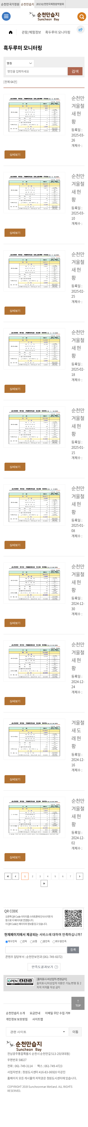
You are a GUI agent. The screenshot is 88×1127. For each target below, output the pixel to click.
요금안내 (35, 1013)
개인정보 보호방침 (17, 1019)
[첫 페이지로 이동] (7, 876)
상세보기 (15, 154)
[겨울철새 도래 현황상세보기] (34, 738)
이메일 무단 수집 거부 (57, 1013)
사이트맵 (37, 1019)
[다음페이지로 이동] (79, 876)
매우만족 (12, 941)
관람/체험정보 (31, 32)
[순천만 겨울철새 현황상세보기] (34, 114)
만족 (25, 941)
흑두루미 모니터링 (57, 32)
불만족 (46, 941)
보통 (35, 941)
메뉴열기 (6, 16)
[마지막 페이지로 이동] (44, 883)
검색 (75, 71)
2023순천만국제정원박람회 (50, 4)
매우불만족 (60, 941)
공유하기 (81, 29)
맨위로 (78, 1003)
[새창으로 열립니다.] (44, 966)
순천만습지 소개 (15, 1013)
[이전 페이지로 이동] (15, 876)
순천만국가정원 (10, 4)
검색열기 (81, 16)
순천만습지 (27, 4)
